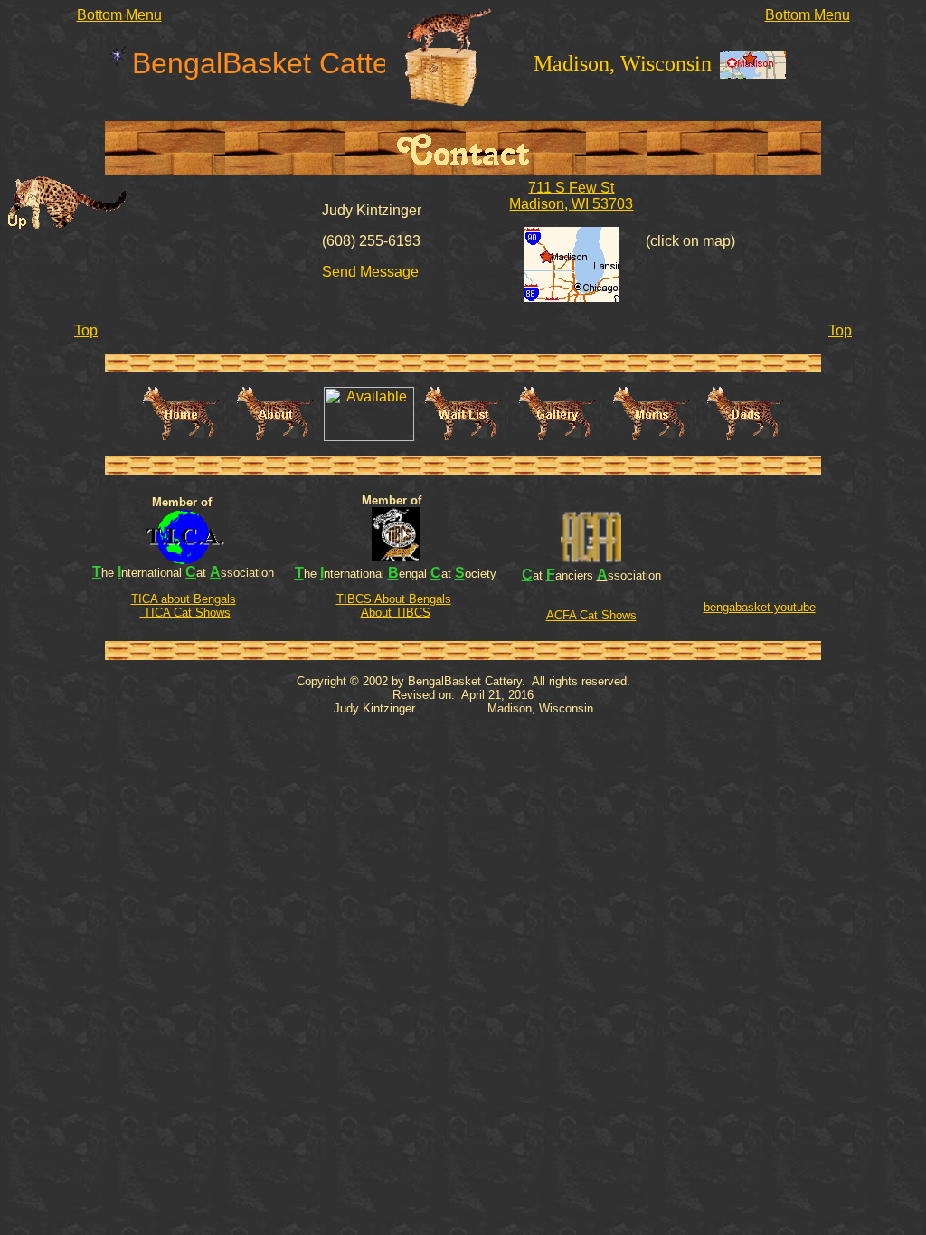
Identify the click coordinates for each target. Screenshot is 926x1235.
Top (86, 330)
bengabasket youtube (760, 607)
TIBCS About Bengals (393, 599)
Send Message (370, 271)
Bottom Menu (119, 15)
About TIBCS (395, 612)
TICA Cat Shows (185, 612)
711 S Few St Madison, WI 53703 (571, 196)
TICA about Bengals (183, 599)
